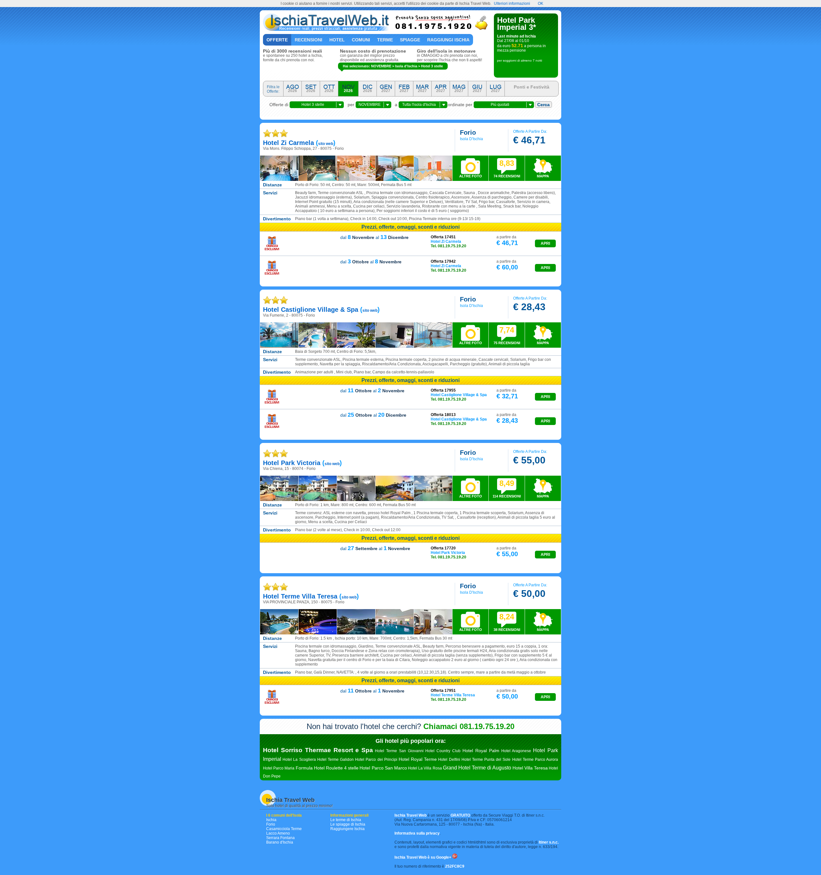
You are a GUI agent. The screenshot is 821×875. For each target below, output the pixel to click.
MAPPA (543, 176)
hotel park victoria (291, 462)
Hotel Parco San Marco (383, 767)
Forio (270, 824)
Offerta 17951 (443, 690)
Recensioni (308, 39)
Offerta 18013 (443, 414)
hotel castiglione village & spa (310, 309)
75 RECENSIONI (507, 335)
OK (540, 3)
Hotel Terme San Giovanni (399, 751)
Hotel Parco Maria (278, 768)
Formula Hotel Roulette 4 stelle (327, 767)
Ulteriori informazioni (512, 3)
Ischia (271, 820)
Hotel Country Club (443, 751)
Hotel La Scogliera (299, 759)
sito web (325, 143)
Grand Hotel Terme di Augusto (477, 767)
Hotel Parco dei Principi (376, 759)
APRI (545, 243)
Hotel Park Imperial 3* (516, 23)
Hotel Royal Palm (480, 750)
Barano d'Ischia (279, 842)
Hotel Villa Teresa (530, 767)
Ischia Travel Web (290, 800)
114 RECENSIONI (507, 488)
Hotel (337, 39)
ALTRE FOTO (470, 176)
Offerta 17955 (443, 390)
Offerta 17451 (443, 237)
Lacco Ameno (278, 833)
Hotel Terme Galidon (335, 759)
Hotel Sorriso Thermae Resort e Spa (318, 750)
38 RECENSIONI (507, 622)
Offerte (277, 39)
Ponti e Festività (531, 86)
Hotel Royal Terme (418, 759)
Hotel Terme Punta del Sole (486, 759)
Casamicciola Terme (284, 829)
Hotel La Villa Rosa (425, 768)
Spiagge (410, 39)
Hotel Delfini (449, 759)
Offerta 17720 (443, 548)
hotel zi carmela (288, 142)
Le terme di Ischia (345, 820)
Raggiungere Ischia (347, 829)
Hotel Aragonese (516, 751)
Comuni (361, 39)
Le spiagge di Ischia (347, 824)
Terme (385, 39)
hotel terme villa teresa (300, 596)
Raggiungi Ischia (448, 39)
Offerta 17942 (443, 261)
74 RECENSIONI (507, 168)
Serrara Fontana (280, 838)
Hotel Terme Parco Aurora (535, 759)
